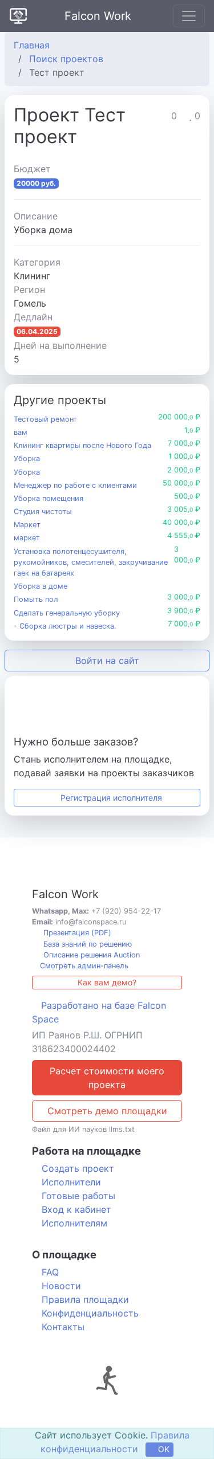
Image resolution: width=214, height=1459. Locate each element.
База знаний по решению (86, 944)
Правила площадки (85, 1299)
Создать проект (78, 1168)
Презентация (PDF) (76, 932)
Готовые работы (78, 1195)
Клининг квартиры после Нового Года (82, 445)
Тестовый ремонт (45, 419)
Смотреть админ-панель (83, 965)
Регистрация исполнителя (110, 797)
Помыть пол (36, 599)
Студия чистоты (43, 511)
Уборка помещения (48, 498)
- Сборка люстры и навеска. (65, 626)
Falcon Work (97, 16)
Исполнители (71, 1182)
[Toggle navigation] (189, 16)
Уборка (27, 458)
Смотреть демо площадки (107, 1110)
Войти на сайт (107, 660)
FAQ (50, 1272)
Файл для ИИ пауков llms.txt (83, 1129)
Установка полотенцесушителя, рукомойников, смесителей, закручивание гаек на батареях (91, 562)
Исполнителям (74, 1223)
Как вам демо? (107, 982)
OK (162, 1449)
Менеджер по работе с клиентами (75, 485)
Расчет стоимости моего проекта (107, 1077)
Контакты (63, 1326)
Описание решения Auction (90, 955)
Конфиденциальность (90, 1313)
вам (20, 432)
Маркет (27, 524)
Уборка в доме (40, 586)
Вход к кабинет (76, 1209)
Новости (61, 1285)
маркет (27, 537)
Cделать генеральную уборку (67, 613)
